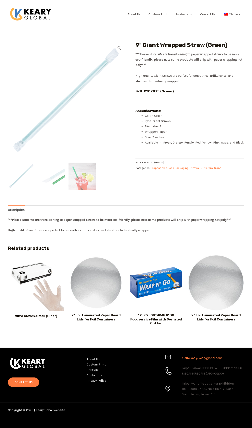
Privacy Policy (96, 380)
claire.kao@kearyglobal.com (202, 358)
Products (181, 14)
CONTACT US (23, 382)
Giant (217, 168)
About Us (134, 14)
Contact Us (208, 14)
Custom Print (158, 14)
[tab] (16, 209)
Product (92, 370)
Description (16, 210)
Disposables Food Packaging (169, 168)
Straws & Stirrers (201, 168)
